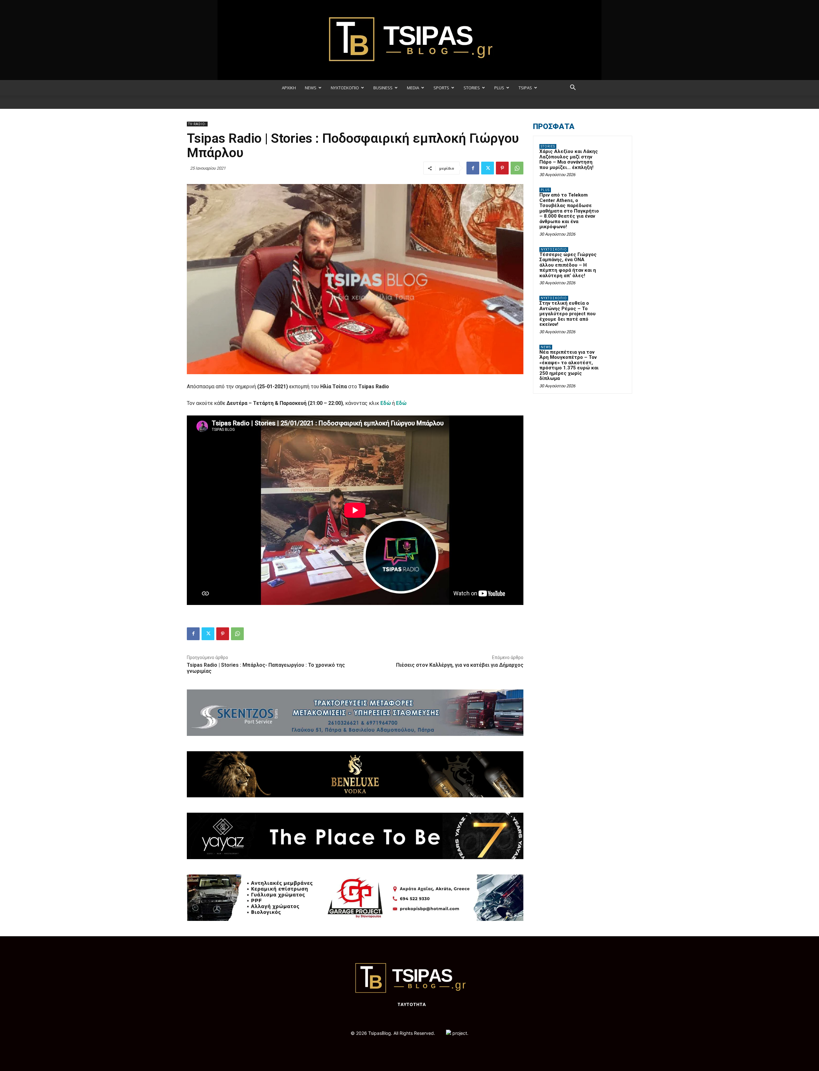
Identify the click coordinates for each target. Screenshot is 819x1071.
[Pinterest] (502, 168)
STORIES (472, 88)
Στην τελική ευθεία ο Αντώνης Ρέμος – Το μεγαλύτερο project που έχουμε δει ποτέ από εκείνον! (567, 313)
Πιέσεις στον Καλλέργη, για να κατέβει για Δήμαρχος (459, 665)
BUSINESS (383, 88)
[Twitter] (487, 168)
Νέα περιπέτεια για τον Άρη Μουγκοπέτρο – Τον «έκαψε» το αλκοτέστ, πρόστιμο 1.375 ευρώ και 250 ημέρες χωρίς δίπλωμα (569, 365)
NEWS (310, 88)
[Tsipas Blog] (409, 40)
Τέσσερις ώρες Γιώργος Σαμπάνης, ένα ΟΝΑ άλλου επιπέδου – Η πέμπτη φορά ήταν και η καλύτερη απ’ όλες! (568, 265)
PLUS (499, 88)
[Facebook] (472, 168)
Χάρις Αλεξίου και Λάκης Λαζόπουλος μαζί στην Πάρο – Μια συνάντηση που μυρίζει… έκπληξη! (568, 159)
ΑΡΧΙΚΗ (289, 88)
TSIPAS (525, 88)
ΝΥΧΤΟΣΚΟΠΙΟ (345, 88)
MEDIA (413, 88)
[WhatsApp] (517, 168)
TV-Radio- (197, 124)
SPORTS (441, 88)
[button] (572, 88)
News (546, 347)
